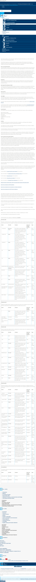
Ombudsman (4, 492)
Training (7, 27)
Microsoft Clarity (9, 175)
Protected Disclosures (6, 520)
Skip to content (2, 0)
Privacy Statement (5, 531)
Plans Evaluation (5, 18)
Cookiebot (18, 217)
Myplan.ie (4, 493)
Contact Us (4, 33)
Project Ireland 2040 (5, 495)
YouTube (9, 393)
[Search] (2, 13)
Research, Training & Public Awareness (9, 41)
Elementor (10, 228)
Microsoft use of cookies (11, 178)
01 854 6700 (6, 552)
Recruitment (4, 511)
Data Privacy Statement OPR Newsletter (7, 184)
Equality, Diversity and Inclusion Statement (9, 522)
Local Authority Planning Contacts (8, 498)
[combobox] (5, 11)
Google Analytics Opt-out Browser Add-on (15, 173)
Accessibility (4, 521)
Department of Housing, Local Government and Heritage (12, 504)
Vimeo (9, 229)
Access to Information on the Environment (9, 517)
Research (8, 25)
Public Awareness (9, 29)
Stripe (9, 234)
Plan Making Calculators (10, 22)
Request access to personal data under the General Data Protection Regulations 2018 (15, 182)
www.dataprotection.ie (30, 104)
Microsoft (9, 343)
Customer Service (5, 514)
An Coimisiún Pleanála (6, 494)
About (3, 17)
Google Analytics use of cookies (12, 171)
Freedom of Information (6, 516)
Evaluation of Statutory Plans (11, 20)
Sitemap (3, 515)
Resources (4, 525)
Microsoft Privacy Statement (12, 180)
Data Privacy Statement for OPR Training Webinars (9, 189)
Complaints (4, 48)
